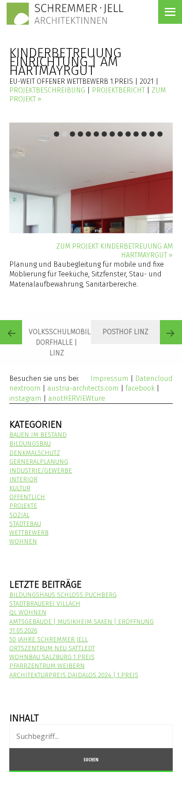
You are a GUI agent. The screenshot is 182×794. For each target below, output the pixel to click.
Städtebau (25, 524)
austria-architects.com (83, 388)
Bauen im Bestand (38, 435)
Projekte (23, 506)
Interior (23, 479)
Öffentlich (27, 497)
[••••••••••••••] (91, 178)
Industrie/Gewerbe (40, 470)
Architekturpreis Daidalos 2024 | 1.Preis (73, 675)
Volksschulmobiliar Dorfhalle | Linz (60, 342)
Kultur (19, 488)
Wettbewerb (29, 533)
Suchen (91, 759)
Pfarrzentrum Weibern (47, 666)
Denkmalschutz (34, 453)
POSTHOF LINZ (125, 332)
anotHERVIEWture (76, 398)
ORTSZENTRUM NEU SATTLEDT (52, 648)
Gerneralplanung (38, 462)
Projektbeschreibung (47, 90)
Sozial (19, 515)
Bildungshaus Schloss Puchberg (63, 595)
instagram (25, 398)
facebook (140, 388)
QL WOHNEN (27, 612)
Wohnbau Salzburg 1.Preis (52, 657)
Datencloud (154, 378)
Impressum (110, 378)
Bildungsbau (30, 443)
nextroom (25, 388)
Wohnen (23, 541)
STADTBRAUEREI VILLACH (44, 604)
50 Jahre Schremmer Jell (48, 639)
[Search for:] (91, 737)
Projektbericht (118, 90)
